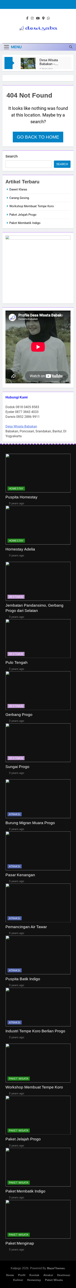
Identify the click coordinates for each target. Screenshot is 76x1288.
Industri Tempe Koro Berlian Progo (35, 1031)
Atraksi (14, 814)
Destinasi (16, 596)
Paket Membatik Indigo (25, 223)
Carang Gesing (19, 198)
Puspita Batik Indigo (22, 979)
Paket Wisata (18, 1078)
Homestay (16, 488)
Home (10, 1275)
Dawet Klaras (18, 189)
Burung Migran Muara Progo (30, 823)
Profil (21, 1275)
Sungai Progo (17, 767)
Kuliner (18, 1280)
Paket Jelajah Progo (22, 214)
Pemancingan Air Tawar (26, 927)
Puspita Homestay (21, 497)
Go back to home (38, 137)
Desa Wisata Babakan (21, 426)
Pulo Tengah (16, 662)
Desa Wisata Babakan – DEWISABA (49, 62)
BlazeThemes (56, 1268)
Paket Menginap (19, 1243)
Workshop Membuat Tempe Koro (31, 206)
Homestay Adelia (20, 549)
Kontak (34, 1275)
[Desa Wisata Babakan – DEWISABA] (28, 65)
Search (11, 156)
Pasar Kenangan (20, 875)
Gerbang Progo (18, 714)
